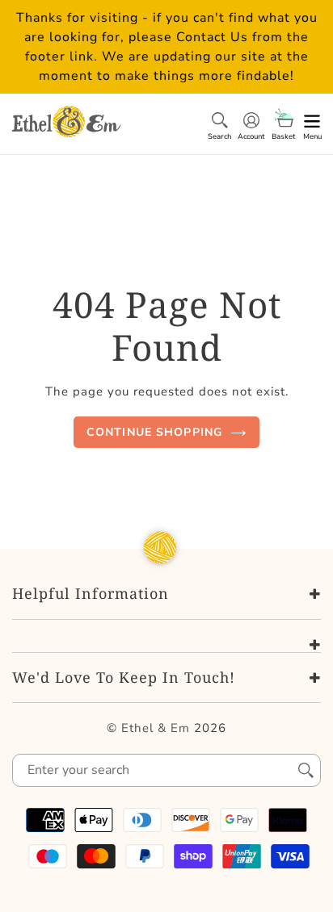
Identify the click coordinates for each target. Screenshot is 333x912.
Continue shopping (154, 432)
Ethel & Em (155, 728)
